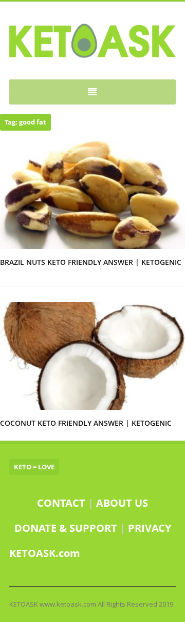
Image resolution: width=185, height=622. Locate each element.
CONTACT (61, 503)
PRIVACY (149, 528)
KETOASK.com (44, 553)
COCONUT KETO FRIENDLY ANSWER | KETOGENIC (86, 423)
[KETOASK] (92, 41)
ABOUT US (122, 503)
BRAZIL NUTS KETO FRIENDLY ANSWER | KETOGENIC (90, 262)
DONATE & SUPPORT (67, 528)
